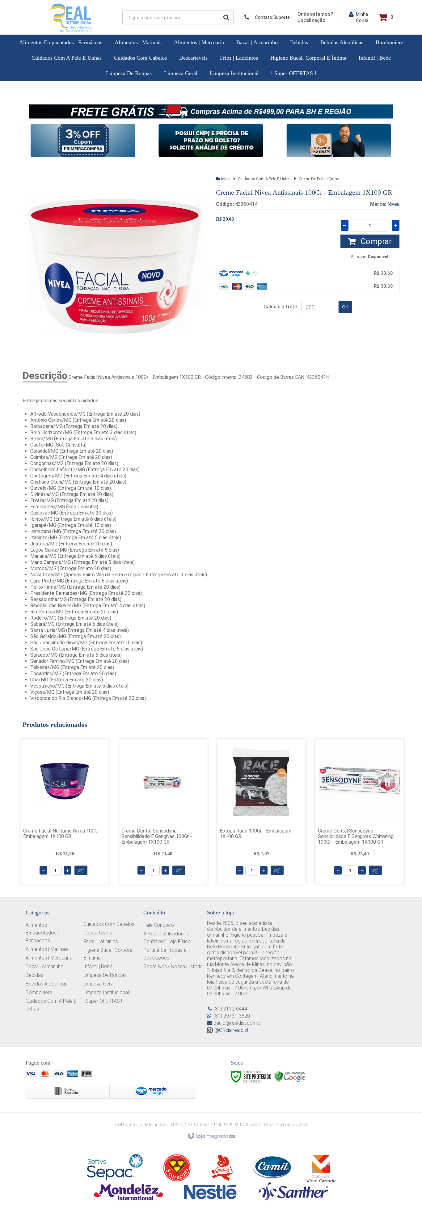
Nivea (393, 204)
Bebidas (34, 975)
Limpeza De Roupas (105, 975)
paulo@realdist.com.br (237, 1023)
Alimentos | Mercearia (49, 958)
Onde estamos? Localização (315, 17)
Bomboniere (39, 992)
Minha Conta (362, 17)
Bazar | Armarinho (45, 966)
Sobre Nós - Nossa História (173, 966)
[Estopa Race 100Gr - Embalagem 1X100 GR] (261, 811)
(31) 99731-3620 (231, 1016)
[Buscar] (226, 17)
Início (226, 178)
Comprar (375, 241)
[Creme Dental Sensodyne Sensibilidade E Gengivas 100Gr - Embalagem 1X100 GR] (163, 811)
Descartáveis (97, 933)
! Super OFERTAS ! (102, 1001)
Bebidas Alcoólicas (46, 984)
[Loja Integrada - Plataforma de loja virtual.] (211, 1136)
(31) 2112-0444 (230, 1009)
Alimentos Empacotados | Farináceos (42, 932)
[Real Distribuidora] (71, 17)
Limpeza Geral (98, 984)
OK (345, 307)
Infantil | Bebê (97, 966)
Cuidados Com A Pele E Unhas (265, 178)
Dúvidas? (267, 17)
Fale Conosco (158, 925)
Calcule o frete (280, 307)
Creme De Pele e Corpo (319, 178)
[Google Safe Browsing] (289, 1076)
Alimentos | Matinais (47, 949)
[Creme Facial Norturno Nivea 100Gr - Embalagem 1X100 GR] (65, 811)
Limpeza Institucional (106, 992)
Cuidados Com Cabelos (108, 924)
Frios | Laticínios (100, 941)
